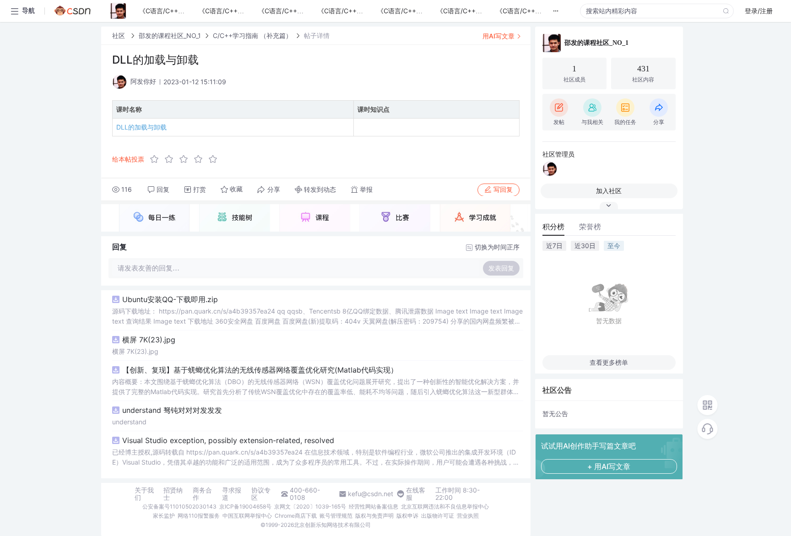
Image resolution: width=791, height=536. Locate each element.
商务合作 (202, 494)
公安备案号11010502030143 (179, 506)
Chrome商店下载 (296, 515)
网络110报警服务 (199, 515)
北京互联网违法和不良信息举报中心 (445, 506)
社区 (119, 35)
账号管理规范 (336, 515)
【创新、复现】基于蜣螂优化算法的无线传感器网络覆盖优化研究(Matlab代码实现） (260, 369)
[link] (119, 35)
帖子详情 (317, 35)
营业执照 (468, 515)
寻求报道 (231, 494)
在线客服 (415, 494)
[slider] (186, 159)
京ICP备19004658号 (245, 506)
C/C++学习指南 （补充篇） (252, 35)
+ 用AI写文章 (608, 466)
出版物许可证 (437, 515)
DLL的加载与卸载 (141, 127)
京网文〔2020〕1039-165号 (310, 506)
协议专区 (261, 494)
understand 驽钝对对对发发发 (172, 410)
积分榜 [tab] (553, 226)
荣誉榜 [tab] (590, 226)
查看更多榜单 (609, 362)
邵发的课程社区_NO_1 (170, 35)
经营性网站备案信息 (373, 506)
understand (129, 422)
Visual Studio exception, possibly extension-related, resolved (228, 440)
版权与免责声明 (374, 515)
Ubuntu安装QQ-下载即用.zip (170, 299)
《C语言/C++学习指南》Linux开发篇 (549, 11)
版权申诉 (407, 515)
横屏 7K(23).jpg (148, 339)
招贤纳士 (173, 494)
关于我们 (144, 494)
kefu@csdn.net (370, 494)
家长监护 (164, 515)
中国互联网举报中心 (247, 515)
